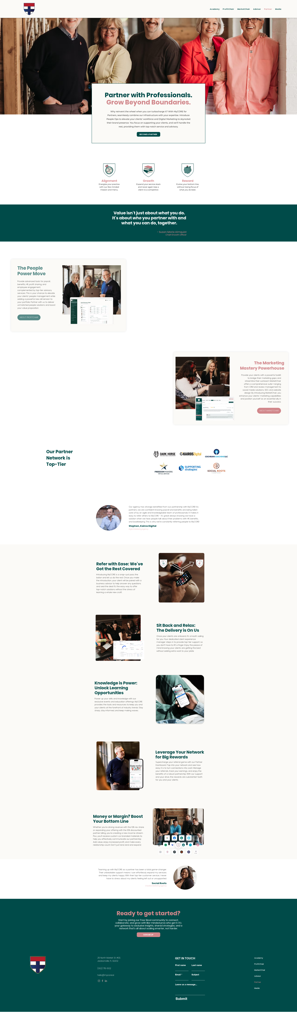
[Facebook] (102, 980)
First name (180, 965)
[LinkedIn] (105, 980)
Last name (197, 965)
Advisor (257, 976)
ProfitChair (259, 964)
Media (257, 988)
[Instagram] (98, 980)
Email (178, 975)
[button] (278, 9)
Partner (257, 982)
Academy (258, 958)
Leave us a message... (186, 984)
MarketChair (259, 970)
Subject (195, 975)
